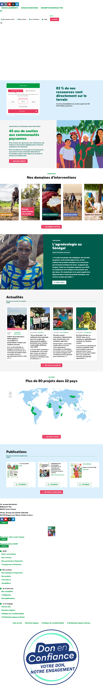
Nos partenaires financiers (12, 561)
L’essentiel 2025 (24, 463)
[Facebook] (2, 4)
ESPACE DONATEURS (29, 8)
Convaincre (6, 580)
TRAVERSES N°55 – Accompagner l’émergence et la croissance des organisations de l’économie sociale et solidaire (57, 468)
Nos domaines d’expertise (12, 573)
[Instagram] (13, 4)
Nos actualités (7, 591)
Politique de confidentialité (13, 614)
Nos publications (8, 598)
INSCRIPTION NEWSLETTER (52, 8)
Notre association (9, 554)
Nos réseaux (7, 558)
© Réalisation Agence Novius (13, 617)
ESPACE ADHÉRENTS (10, 8)
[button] (1, 23)
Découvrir (4, 214)
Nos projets (6, 576)
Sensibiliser (6, 583)
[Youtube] (9, 4)
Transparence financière (12, 564)
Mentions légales (8, 610)
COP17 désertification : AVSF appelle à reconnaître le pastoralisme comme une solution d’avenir (16, 340)
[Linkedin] (17, 4)
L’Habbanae (6, 595)
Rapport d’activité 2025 (89, 467)
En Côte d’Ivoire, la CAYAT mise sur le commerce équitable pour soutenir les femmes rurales (86, 339)
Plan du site (6, 607)
